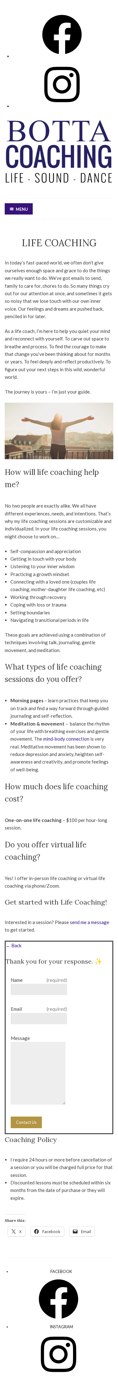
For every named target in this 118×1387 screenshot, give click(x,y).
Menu (22, 209)
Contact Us (26, 1122)
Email (39, 1009)
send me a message (89, 922)
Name (39, 980)
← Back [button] (13, 945)
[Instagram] (62, 105)
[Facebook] (62, 55)
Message (20, 1038)
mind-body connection (66, 739)
